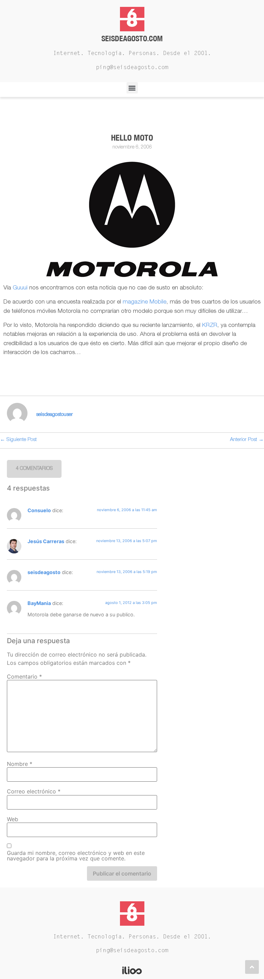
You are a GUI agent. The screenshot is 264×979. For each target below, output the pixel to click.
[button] (132, 88)
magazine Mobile (144, 302)
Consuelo (39, 510)
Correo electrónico (33, 791)
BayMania (39, 603)
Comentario (24, 676)
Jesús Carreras (46, 541)
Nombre (19, 764)
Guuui (20, 288)
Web (12, 819)
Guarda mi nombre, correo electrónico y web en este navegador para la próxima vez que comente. (76, 855)
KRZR (209, 326)
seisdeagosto (44, 572)
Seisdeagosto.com (132, 38)
